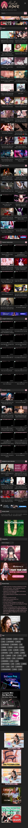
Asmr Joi (18, 641)
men (12, 660)
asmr (4, 641)
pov (13, 663)
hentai (20, 655)
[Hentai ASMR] (11, 5)
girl (3, 655)
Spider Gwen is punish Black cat (10, 599)
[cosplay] (11, 803)
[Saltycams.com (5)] (11, 765)
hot (25, 655)
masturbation (5, 660)
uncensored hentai (6, 669)
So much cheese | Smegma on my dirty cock (13, 602)
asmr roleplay (14, 644)
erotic (22, 649)
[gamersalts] (14, 19)
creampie (4, 649)
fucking (22, 652)
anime (16, 638)
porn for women (6, 663)
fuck (11, 652)
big (21, 644)
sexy (8, 666)
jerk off (8, 658)
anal (3, 638)
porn (17, 660)
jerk (3, 658)
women (14, 669)
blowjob (4, 647)
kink (14, 658)
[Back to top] (24, 824)
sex (3, 666)
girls (14, 655)
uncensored (19, 666)
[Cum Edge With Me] (14, 749)
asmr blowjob (10, 641)
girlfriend (9, 655)
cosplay (22, 647)
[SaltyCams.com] (14, 535)
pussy (18, 663)
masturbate (20, 658)
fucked (16, 652)
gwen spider (6, 613)
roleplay (24, 663)
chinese (10, 647)
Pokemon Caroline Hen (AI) (9, 597)
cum (10, 649)
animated (9, 638)
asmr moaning (5, 644)
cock (16, 647)
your (20, 669)
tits (12, 666)
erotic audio (5, 652)
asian (21, 638)
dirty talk (16, 649)
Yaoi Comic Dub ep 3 (8, 600)
